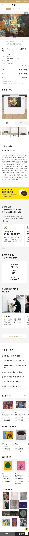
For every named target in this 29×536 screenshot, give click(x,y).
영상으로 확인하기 (13, 336)
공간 (7, 123)
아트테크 (14, 8)
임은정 (8, 54)
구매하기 (7, 534)
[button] (3, 248)
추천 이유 (12, 150)
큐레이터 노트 (5, 150)
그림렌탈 (8, 8)
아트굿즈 (20, 8)
